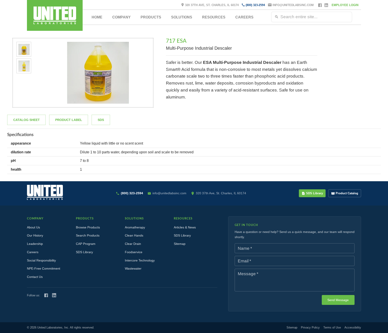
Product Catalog (347, 193)
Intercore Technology (140, 260)
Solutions (181, 17)
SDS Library (314, 193)
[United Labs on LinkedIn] (54, 295)
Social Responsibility (41, 260)
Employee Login (345, 5)
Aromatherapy (135, 227)
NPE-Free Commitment (43, 268)
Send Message (338, 300)
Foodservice (133, 252)
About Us (33, 227)
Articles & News (185, 227)
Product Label (68, 120)
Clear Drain (133, 244)
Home (97, 17)
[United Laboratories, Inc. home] (55, 15)
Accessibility (352, 327)
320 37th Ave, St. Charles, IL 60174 (212, 5)
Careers (244, 17)
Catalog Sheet (26, 120)
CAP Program (85, 244)
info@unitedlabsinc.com (293, 5)
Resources (213, 17)
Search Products (87, 235)
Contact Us (35, 277)
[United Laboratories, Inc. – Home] (45, 192)
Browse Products (88, 227)
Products (151, 17)
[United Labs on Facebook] (46, 295)
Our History (35, 235)
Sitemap (179, 244)
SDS (101, 120)
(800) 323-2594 (255, 5)
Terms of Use (332, 327)
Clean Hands (134, 235)
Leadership (35, 244)
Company (121, 17)
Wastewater (133, 268)
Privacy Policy (310, 327)
